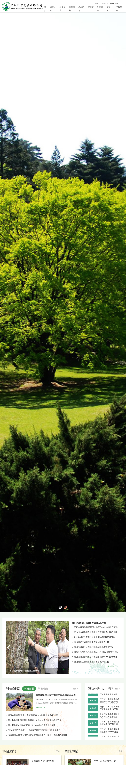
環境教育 (81, 9)
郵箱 (104, 3)
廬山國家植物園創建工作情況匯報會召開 (91, 642)
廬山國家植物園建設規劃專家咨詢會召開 (91, 662)
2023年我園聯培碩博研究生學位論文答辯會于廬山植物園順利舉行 (97, 627)
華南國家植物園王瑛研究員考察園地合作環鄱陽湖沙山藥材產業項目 (69, 695)
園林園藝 (72, 9)
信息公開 (109, 9)
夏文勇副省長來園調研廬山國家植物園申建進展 (94, 637)
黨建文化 (91, 9)
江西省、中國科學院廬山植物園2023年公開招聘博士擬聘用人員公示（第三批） (110, 704)
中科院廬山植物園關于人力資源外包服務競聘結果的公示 (109, 697)
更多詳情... (112, 666)
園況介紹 (53, 9)
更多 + (75, 689)
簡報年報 (119, 9)
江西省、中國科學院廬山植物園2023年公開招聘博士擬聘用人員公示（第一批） (110, 719)
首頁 (45, 9)
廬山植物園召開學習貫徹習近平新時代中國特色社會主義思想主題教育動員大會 (97, 657)
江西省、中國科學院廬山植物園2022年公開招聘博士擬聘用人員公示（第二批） (110, 734)
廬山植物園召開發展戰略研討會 (89, 623)
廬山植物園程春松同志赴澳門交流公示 (109, 726)
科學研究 (62, 9)
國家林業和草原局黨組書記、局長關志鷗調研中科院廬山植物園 (97, 652)
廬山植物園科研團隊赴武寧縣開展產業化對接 (93, 647)
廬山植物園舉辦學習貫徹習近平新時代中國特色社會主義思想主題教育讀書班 (97, 632)
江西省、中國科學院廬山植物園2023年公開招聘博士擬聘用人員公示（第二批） (110, 712)
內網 (96, 3)
